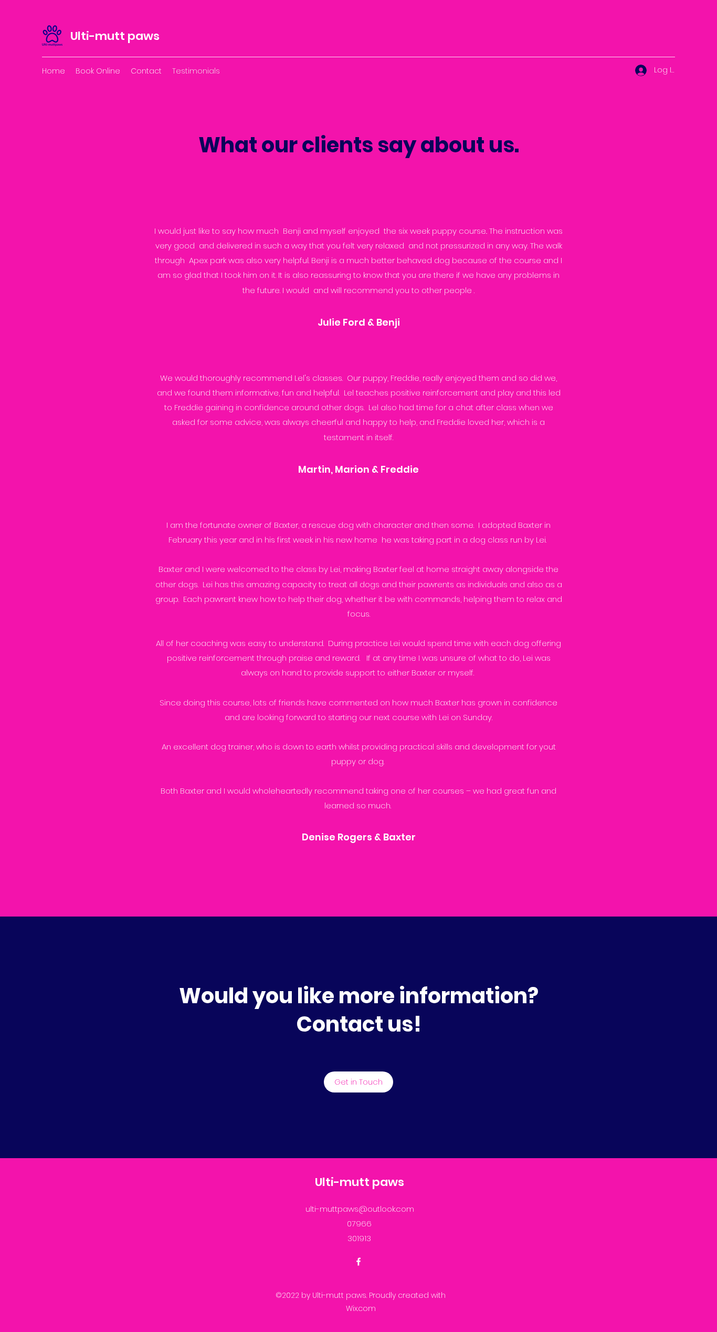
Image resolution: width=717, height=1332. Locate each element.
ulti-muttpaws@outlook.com (359, 1208)
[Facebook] (358, 1261)
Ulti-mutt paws (115, 36)
